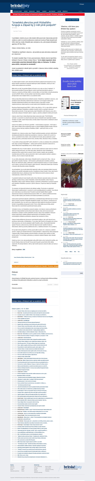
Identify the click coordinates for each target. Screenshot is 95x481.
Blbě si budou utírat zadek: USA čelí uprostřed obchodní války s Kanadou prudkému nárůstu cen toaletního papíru (73, 239)
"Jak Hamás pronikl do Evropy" (24, 385)
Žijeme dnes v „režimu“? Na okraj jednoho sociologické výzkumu (37, 417)
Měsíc (71, 251)
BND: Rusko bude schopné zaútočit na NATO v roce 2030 (30, 441)
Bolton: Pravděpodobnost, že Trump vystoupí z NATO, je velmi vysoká (32, 428)
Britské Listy (73, 467)
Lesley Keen (20, 320)
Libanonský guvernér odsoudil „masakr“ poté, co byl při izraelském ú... (32, 430)
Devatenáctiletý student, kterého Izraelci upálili (27, 404)
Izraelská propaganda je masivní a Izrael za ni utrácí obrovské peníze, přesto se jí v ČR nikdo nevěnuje (73, 229)
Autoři (59, 11)
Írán (33, 257)
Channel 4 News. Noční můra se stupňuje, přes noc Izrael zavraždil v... (32, 311)
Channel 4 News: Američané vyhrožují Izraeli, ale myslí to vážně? (31, 405)
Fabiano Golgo (71, 232)
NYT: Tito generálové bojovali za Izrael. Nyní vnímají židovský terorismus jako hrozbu (72, 263)
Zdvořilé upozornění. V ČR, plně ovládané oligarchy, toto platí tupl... (31, 343)
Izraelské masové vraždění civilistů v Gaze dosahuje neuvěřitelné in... (32, 314)
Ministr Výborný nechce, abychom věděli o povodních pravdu (36, 360)
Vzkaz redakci (48, 468)
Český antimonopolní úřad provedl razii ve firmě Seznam (35, 358)
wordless (25, 371)
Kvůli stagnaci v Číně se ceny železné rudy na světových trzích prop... (32, 390)
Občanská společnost (14, 471)
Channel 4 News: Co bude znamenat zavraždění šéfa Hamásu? (31, 349)
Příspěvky (65, 11)
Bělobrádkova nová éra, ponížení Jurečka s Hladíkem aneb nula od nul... (38, 333)
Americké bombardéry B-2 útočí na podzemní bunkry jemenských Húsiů (33, 386)
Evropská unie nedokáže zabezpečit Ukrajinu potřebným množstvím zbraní (33, 453)
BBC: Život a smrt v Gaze (23, 455)
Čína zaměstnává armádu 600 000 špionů (26, 440)
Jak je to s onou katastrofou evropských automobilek (35, 413)
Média (23, 469)
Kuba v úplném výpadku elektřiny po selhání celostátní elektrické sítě (32, 345)
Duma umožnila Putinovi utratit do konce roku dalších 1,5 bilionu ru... (32, 383)
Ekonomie (12, 468)
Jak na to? (65, 124)
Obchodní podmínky (38, 472)
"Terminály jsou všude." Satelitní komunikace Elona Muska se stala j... (32, 443)
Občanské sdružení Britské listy (25, 477)
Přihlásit (81, 4)
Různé (23, 471)
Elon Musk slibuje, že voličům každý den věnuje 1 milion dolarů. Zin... (32, 331)
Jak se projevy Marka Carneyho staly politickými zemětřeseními (71, 214)
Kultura (11, 469)
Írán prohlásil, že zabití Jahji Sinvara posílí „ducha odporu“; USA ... (31, 347)
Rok (75, 251)
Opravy (35, 469)
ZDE (24, 249)
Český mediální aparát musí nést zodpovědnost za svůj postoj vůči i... (38, 398)
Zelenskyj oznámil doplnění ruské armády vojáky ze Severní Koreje (32, 447)
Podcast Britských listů (70, 115)
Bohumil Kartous (21, 409)
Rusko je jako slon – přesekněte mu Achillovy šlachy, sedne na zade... (38, 421)
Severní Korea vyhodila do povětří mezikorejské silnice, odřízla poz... (32, 451)
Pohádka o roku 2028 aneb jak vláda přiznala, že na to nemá (35, 411)
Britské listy (20, 6)
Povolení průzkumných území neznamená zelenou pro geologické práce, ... (33, 362)
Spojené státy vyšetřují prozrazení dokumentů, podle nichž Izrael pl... (32, 324)
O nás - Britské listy (38, 466)
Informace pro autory (49, 469)
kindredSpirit (26, 407)
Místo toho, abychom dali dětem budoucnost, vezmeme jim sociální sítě (72, 219)
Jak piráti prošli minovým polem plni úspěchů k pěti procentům (36, 313)
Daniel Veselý (20, 398)
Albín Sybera (20, 358)
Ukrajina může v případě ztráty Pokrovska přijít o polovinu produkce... (32, 392)
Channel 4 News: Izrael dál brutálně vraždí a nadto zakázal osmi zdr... (32, 326)
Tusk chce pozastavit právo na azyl (32, 415)
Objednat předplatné (72, 19)
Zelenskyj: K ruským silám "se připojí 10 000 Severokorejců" (30, 379)
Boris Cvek (20, 313)
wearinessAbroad (27, 337)
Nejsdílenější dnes (66, 258)
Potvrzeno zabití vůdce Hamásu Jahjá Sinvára (27, 354)
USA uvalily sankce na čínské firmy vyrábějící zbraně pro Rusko (31, 388)
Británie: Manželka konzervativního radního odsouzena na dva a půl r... (32, 373)
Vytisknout (16, 262)
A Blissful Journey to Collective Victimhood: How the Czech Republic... (38, 316)
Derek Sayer (20, 424)
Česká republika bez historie (24, 318)
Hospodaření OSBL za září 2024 (23, 375)
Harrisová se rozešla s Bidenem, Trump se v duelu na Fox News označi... (33, 364)
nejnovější (50, 284)
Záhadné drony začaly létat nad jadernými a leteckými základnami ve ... (33, 457)
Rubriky (44, 11)
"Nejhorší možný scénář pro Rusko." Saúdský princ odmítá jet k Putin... (33, 436)
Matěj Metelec (20, 417)
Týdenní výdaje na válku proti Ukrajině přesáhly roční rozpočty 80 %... (32, 394)
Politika (23, 468)
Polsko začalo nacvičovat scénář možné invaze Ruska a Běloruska (32, 438)
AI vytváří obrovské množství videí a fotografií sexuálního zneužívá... (32, 339)
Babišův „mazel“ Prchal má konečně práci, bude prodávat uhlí (38, 409)
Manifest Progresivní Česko (23, 369)
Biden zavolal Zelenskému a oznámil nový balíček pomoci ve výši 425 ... (33, 366)
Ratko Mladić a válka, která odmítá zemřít (73, 234)
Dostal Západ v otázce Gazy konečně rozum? (33, 424)
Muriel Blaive (20, 316)
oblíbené (56, 284)
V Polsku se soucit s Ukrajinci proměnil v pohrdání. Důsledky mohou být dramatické (72, 201)
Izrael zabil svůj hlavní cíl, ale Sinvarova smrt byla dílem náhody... (31, 352)
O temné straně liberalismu (70, 205)
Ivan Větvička (20, 421)
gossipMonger (26, 320)
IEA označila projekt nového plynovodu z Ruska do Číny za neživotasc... (33, 396)
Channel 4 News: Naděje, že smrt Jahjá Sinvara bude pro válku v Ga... (32, 341)
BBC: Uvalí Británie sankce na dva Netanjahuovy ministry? (30, 434)
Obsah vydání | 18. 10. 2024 (20, 309)
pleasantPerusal (26, 419)
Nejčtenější (64, 194)
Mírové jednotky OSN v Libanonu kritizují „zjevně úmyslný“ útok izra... (32, 400)
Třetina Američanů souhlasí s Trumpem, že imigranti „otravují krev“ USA (33, 335)
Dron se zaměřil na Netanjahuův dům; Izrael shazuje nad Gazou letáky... (33, 328)
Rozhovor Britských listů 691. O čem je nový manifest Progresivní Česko (33, 367)
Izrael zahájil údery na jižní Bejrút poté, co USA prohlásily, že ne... (31, 432)
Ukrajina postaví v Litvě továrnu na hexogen (27, 381)
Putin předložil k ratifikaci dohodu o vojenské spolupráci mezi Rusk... (32, 445)
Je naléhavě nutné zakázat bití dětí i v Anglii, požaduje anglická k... (31, 330)
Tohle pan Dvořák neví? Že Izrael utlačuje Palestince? (29, 322)
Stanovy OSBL (48, 466)
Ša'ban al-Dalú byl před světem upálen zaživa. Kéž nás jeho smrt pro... (32, 350)
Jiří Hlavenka (20, 413)
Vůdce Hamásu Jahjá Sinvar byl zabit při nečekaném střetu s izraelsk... (33, 423)
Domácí (23, 466)
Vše (78, 251)
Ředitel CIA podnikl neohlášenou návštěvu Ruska (72, 209)
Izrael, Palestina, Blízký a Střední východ (22, 257)
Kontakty (36, 468)
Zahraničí (12, 466)
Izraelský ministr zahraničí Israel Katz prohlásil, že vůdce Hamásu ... (32, 426)
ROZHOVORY (32, 11)
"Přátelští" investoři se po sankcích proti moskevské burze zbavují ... (32, 449)
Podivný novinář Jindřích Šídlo (24, 356)
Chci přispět (75, 107)
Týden (66, 251)
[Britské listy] (29, 75)
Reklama (36, 471)
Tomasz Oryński (21, 415)
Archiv (26, 11)
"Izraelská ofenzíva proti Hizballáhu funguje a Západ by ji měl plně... (32, 377)
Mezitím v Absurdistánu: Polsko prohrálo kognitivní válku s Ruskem (71, 224)
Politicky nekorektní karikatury (72, 154)
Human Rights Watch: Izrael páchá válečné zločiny (28, 402)
